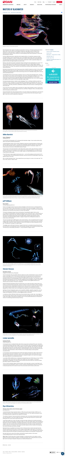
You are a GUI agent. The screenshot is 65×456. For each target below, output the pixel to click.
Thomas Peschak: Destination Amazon (52, 51)
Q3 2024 (47, 64)
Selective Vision (48, 53)
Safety (25, 4)
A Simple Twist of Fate (50, 57)
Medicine (18, 4)
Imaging (51, 49)
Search (46, 2)
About (60, 4)
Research (32, 4)
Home (4, 451)
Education (39, 4)
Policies (9, 451)
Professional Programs (50, 4)
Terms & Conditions (14, 451)
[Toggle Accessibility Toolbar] (62, 453)
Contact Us (23, 451)
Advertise (19, 451)
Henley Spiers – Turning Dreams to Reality (53, 54)
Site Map (6, 451)
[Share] (61, 12)
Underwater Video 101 (50, 56)
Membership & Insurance (8, 4)
